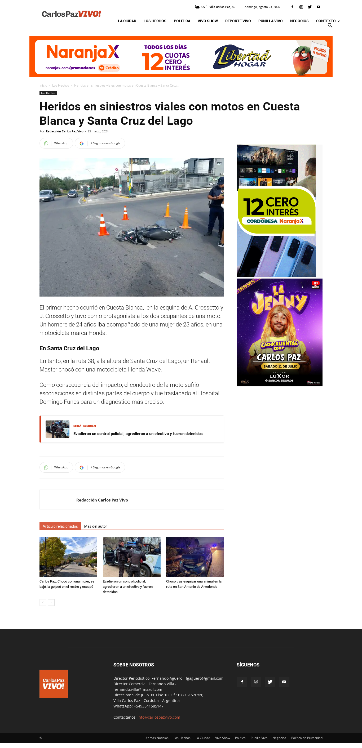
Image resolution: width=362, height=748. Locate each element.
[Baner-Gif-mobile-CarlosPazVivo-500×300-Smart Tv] (276, 275)
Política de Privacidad (307, 738)
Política (182, 21)
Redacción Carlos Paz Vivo (64, 131)
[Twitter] (310, 7)
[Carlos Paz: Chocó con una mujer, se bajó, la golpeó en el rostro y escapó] (68, 557)
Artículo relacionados (60, 526)
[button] (330, 26)
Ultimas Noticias (156, 738)
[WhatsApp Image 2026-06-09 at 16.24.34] (280, 384)
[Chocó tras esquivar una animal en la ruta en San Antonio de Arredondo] (195, 557)
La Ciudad (127, 21)
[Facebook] (292, 7)
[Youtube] (319, 7)
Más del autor (95, 526)
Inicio (43, 85)
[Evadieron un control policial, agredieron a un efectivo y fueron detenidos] (132, 557)
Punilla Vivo (270, 21)
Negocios (299, 21)
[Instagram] (301, 7)
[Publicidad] (181, 56)
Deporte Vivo (238, 21)
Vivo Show (208, 21)
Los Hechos (155, 21)
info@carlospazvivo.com (159, 717)
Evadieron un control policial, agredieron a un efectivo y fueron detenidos (138, 433)
